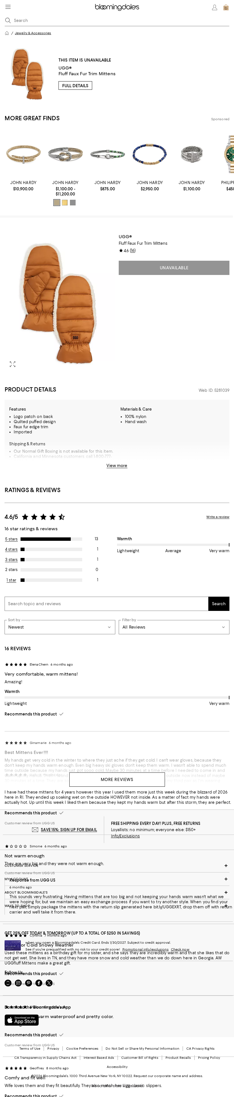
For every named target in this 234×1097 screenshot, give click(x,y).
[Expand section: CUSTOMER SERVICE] (117, 865)
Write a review (217, 517)
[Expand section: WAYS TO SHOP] (117, 905)
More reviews (117, 779)
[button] (60, 303)
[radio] (56, 202)
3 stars (11, 559)
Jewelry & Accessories (33, 33)
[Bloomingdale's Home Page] (117, 7)
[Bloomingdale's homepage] (7, 33)
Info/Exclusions (125, 836)
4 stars (11, 549)
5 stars (11, 539)
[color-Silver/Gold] (57, 202)
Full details (75, 85)
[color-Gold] (65, 202)
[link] (23, 185)
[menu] (8, 6)
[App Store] (22, 1020)
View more (116, 465)
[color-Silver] (73, 202)
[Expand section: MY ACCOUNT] (117, 879)
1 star (11, 580)
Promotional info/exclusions (145, 949)
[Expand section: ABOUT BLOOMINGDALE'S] (117, 892)
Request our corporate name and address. (168, 1076)
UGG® (65, 68)
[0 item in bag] (226, 7)
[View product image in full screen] (12, 364)
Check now (180, 949)
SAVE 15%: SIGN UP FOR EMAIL (69, 829)
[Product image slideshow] (60, 303)
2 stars (11, 569)
